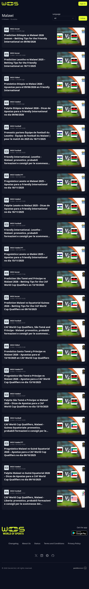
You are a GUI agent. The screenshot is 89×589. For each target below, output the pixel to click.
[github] (52, 555)
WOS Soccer (15, 29)
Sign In (83, 4)
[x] (36, 555)
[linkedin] (41, 555)
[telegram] (47, 555)
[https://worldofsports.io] (10, 3)
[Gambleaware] (80, 568)
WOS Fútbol (15, 77)
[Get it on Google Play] (79, 533)
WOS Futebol (15, 102)
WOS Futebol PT (16, 175)
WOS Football (15, 126)
